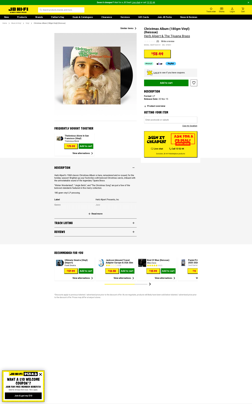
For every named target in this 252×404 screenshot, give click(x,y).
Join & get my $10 (23, 395)
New (6, 17)
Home (5, 23)
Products (22, 17)
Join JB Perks (164, 17)
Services (125, 17)
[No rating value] (150, 41)
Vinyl (27, 23)
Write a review (167, 41)
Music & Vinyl (16, 23)
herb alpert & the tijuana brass (167, 36)
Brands (39, 17)
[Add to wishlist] (194, 83)
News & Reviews (188, 17)
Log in (156, 72)
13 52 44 (151, 2)
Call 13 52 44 (178, 148)
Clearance (106, 17)
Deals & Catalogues (83, 17)
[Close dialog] (40, 374)
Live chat (136, 2)
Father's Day (57, 17)
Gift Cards (143, 17)
